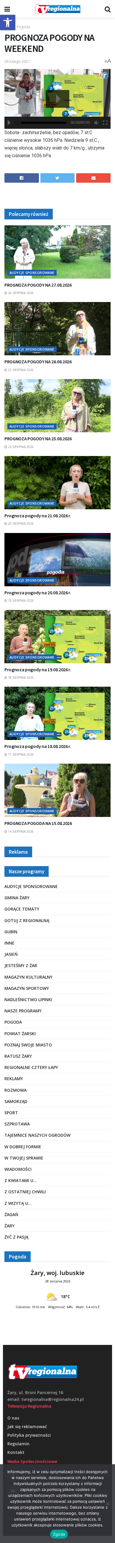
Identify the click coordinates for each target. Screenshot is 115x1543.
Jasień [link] (11, 954)
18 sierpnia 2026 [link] (20, 677)
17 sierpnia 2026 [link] (20, 754)
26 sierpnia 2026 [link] (20, 293)
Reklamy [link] (13, 1078)
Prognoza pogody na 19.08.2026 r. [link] (37, 669)
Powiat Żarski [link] (20, 1033)
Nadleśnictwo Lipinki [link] (28, 999)
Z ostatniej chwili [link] (25, 1191)
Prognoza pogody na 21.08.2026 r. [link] (37, 515)
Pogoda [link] (23, 26)
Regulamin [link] (18, 1443)
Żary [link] (9, 1226)
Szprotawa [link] (17, 1124)
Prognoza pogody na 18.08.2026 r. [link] (37, 746)
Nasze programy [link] (23, 1011)
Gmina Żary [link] (16, 897)
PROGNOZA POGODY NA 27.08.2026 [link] (38, 285)
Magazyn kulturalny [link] (28, 977)
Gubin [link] (10, 932)
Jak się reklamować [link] (27, 1426)
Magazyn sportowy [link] (26, 988)
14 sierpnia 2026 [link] (20, 831)
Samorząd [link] (15, 1101)
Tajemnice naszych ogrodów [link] (37, 1135)
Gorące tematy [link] (21, 909)
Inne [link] (9, 943)
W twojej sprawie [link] (23, 1158)
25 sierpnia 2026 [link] (20, 370)
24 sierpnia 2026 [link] (20, 447)
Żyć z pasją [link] (16, 1237)
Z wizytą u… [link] (18, 1203)
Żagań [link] (11, 1214)
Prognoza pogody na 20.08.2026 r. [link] (37, 592)
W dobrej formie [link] (22, 1146)
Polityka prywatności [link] (29, 1435)
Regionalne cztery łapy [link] (31, 1067)
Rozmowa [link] (15, 1090)
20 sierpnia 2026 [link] (20, 523)
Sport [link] (11, 1112)
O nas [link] (13, 1418)
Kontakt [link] (15, 1452)
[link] (7, 22)
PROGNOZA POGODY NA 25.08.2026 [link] (38, 438)
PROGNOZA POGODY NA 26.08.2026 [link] (38, 362)
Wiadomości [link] (18, 1169)
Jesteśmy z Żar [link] (20, 965)
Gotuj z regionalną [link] (26, 920)
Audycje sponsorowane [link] (32, 272)
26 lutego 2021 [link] (17, 61)
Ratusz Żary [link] (18, 1056)
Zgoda (59, 1534)
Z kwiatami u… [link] (20, 1180)
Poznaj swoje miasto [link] (28, 1045)
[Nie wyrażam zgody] (108, 1504)
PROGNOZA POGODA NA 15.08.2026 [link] (38, 823)
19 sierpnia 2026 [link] (20, 600)
